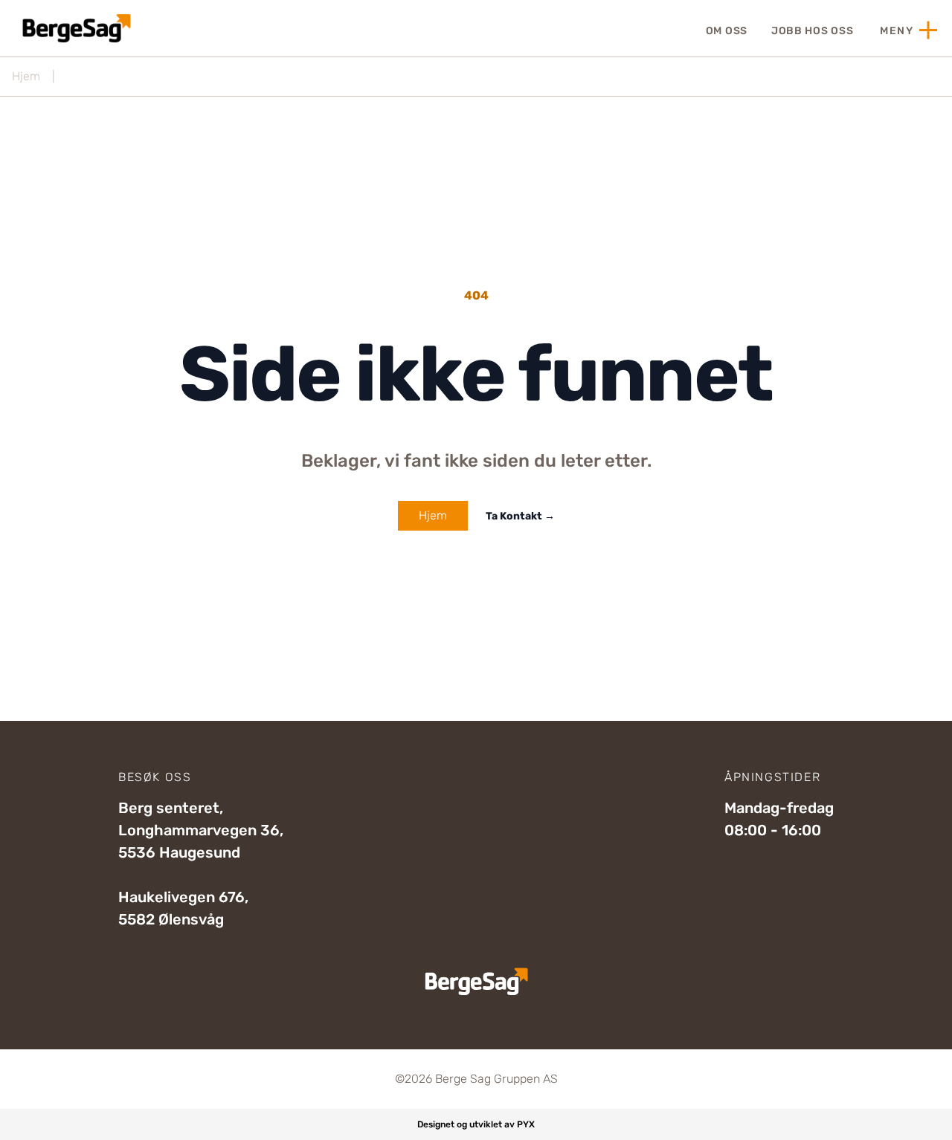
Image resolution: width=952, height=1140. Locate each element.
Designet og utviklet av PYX (476, 1124)
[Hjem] (75, 28)
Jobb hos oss (812, 31)
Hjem (26, 76)
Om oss (726, 31)
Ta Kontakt (520, 516)
